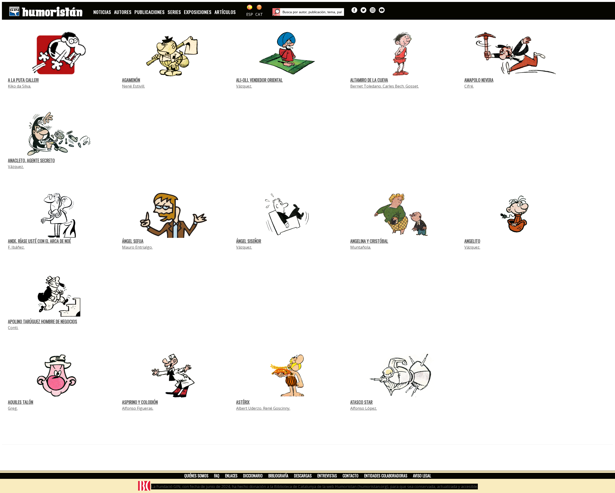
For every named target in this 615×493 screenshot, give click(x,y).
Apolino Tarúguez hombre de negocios (42, 321)
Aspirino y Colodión (140, 402)
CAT (259, 14)
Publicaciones (150, 11)
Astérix (243, 402)
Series (174, 11)
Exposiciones (198, 11)
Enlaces (231, 476)
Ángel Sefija (132, 241)
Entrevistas (327, 476)
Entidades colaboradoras (385, 476)
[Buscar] (276, 12)
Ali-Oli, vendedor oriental (259, 80)
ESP (249, 14)
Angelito (472, 241)
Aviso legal (422, 476)
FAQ (216, 476)
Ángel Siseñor (248, 241)
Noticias (102, 11)
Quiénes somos (196, 476)
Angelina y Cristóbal (369, 241)
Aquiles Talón (20, 402)
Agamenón (131, 80)
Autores (123, 11)
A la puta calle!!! (23, 80)
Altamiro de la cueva (369, 80)
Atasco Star (361, 402)
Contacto (350, 476)
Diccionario (253, 476)
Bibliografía (278, 476)
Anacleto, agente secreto (31, 160)
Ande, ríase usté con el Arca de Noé (39, 241)
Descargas (303, 476)
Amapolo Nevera (478, 80)
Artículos (225, 11)
